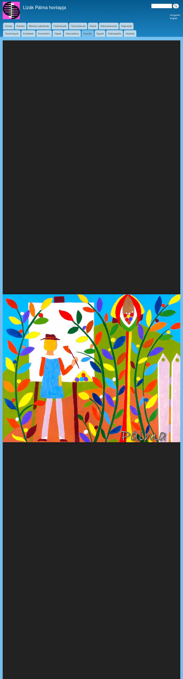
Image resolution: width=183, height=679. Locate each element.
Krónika (20, 26)
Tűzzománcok (78, 26)
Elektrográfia (114, 33)
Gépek (58, 33)
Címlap (8, 26)
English (173, 18)
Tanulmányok (12, 33)
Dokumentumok (109, 26)
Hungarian (175, 14)
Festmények (60, 26)
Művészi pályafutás (39, 26)
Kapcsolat (126, 26)
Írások (93, 26)
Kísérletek (28, 33)
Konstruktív (44, 33)
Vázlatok (130, 33)
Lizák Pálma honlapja (44, 7)
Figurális (87, 33)
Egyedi (100, 33)
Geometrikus (72, 33)
